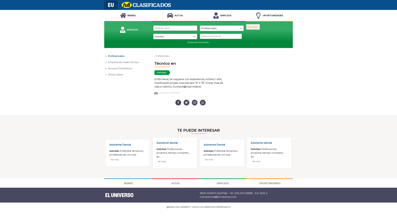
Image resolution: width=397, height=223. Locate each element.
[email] (195, 102)
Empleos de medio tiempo (123, 62)
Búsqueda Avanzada (197, 42)
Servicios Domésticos (120, 68)
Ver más (115, 159)
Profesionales (116, 56)
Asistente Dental (120, 144)
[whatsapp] (203, 102)
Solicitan (161, 72)
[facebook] (178, 102)
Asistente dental (167, 142)
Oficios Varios (115, 74)
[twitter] (186, 102)
